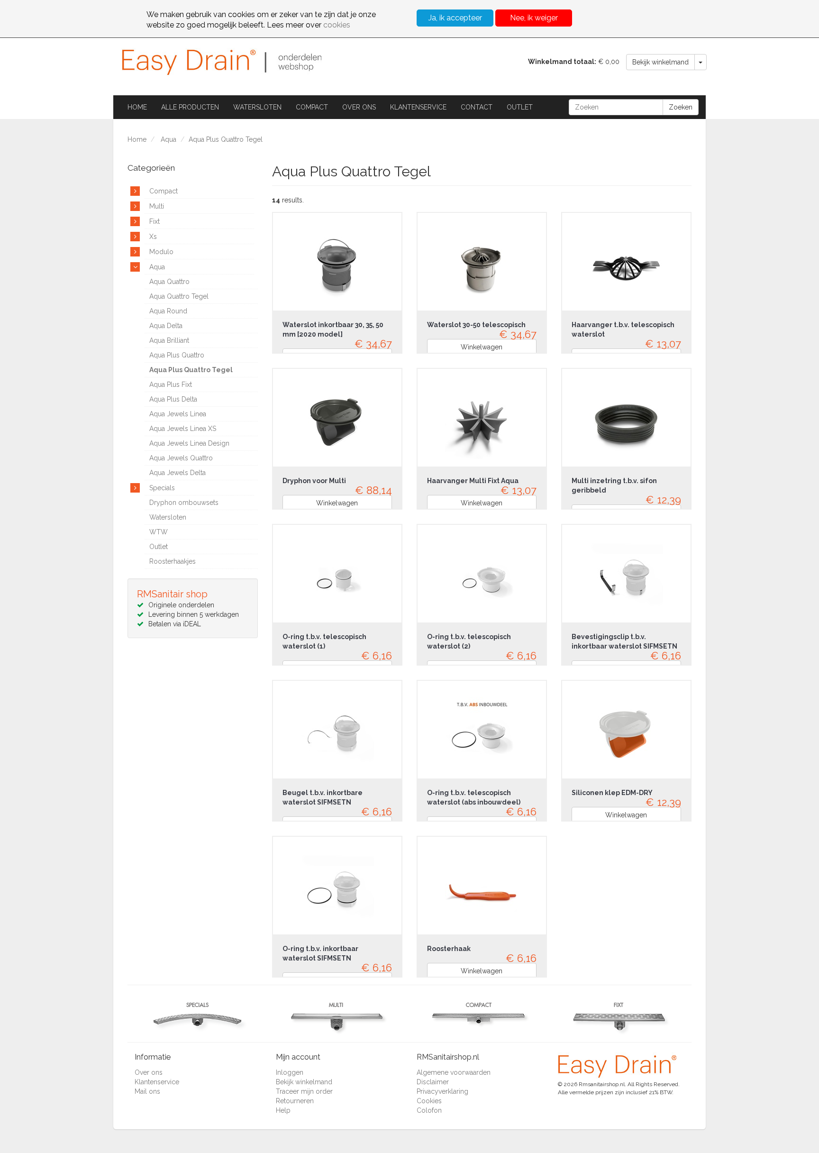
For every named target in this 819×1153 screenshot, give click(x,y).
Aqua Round (168, 311)
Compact (312, 107)
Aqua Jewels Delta (177, 472)
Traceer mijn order (304, 1091)
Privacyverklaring (442, 1091)
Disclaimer (433, 1082)
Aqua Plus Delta (173, 399)
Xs (153, 236)
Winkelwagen (481, 347)
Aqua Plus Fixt (170, 384)
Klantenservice (418, 107)
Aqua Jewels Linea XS (182, 428)
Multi (156, 206)
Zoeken (680, 107)
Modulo (161, 252)
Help (283, 1110)
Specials (162, 488)
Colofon (429, 1110)
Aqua (168, 139)
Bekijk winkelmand (660, 62)
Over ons (359, 107)
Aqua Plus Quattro (176, 355)
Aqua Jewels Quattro (181, 458)
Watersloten (257, 107)
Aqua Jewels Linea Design (189, 443)
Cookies (429, 1101)
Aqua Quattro (169, 281)
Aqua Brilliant (169, 340)
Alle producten (190, 107)
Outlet (520, 107)
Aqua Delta (165, 325)
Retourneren (295, 1101)
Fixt (154, 221)
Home (137, 107)
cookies (336, 24)
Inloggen (289, 1072)
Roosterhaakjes (172, 561)
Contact (476, 107)
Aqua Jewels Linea (177, 414)
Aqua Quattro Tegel (179, 296)
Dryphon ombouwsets (183, 502)
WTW (158, 532)
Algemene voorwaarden (454, 1072)
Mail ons (147, 1091)
